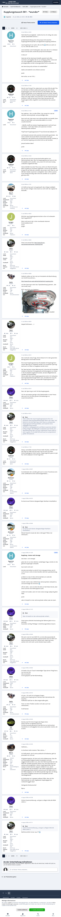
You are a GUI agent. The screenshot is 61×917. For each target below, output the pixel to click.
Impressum (25, 897)
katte (11, 282)
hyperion (8, 17)
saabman (11, 94)
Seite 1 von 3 (23, 28)
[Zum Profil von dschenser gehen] (11, 472)
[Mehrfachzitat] (22, 80)
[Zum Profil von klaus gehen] (11, 392)
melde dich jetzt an (50, 863)
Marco (11, 752)
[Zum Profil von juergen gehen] (11, 217)
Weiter (12, 28)
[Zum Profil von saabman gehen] (11, 89)
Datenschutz (6, 897)
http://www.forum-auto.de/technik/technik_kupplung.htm (33, 243)
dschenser (11, 478)
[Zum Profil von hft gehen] (11, 722)
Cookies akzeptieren (37, 910)
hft (11, 728)
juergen (11, 222)
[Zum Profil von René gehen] (11, 243)
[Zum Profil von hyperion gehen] (4, 17)
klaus (11, 397)
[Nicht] (39, 291)
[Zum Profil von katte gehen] (11, 277)
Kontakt (13, 897)
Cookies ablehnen (22, 910)
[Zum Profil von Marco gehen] (11, 747)
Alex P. (11, 193)
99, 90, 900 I (29, 17)
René (11, 248)
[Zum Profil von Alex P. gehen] (11, 187)
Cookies (18, 897)
